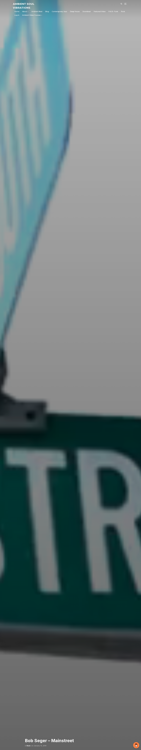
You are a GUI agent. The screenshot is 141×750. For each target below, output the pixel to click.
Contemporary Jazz (59, 11)
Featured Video (100, 11)
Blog (47, 11)
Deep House (75, 11)
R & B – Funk (113, 11)
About (24, 11)
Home (16, 11)
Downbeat (86, 11)
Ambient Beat (36, 11)
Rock (123, 11)
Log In (16, 15)
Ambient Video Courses (31, 15)
